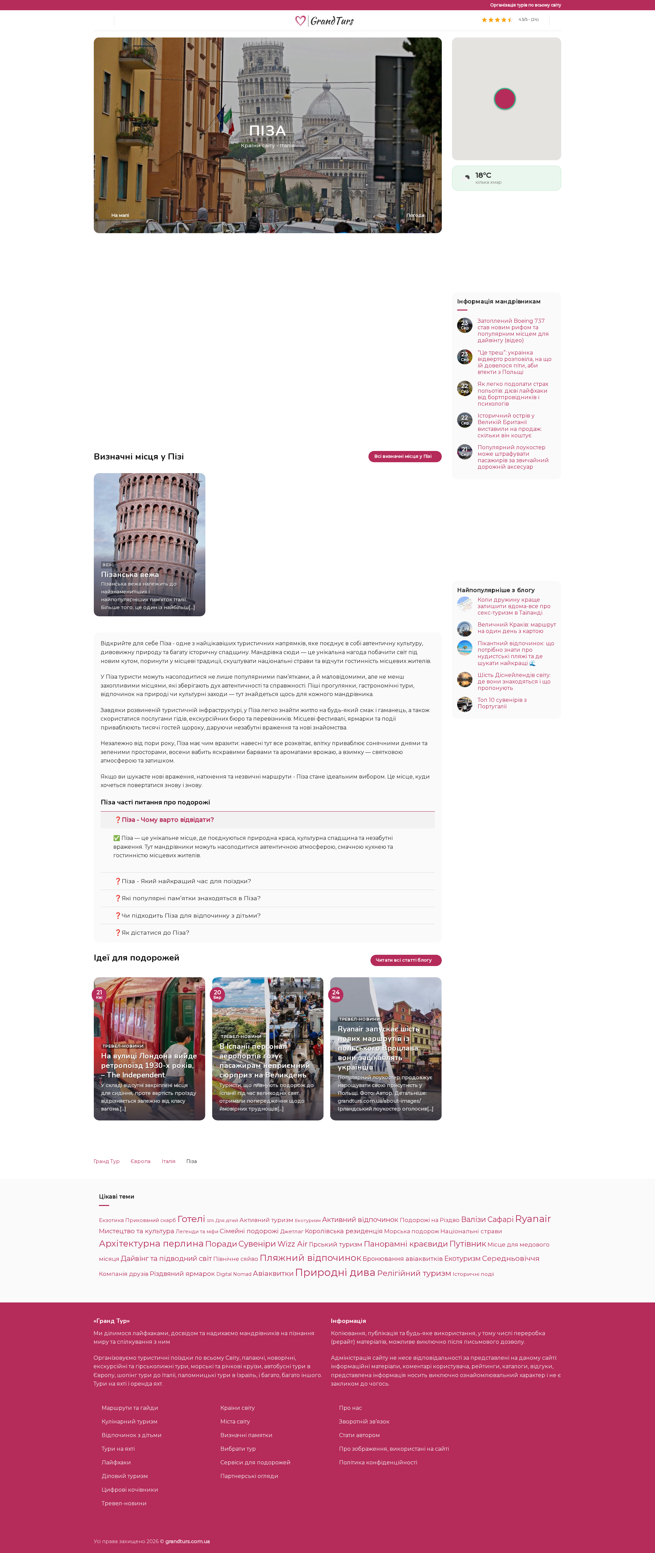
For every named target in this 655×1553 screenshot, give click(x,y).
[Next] (429, 1052)
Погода (415, 215)
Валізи (473, 1219)
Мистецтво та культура (136, 1231)
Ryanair (533, 1218)
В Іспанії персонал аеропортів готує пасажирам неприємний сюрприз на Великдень (264, 1061)
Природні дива (335, 1272)
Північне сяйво (235, 1258)
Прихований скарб (150, 1220)
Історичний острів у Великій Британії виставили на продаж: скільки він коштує (510, 425)
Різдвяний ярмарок (182, 1274)
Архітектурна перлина (151, 1243)
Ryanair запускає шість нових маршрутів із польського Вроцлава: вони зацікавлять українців (379, 1048)
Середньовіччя (511, 1258)
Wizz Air (292, 1244)
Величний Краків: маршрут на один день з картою (517, 627)
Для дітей (227, 1220)
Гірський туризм (335, 1244)
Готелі (191, 1218)
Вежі (108, 564)
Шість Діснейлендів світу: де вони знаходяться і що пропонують (514, 681)
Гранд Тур (106, 1161)
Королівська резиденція (344, 1231)
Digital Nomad (233, 1274)
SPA (210, 1221)
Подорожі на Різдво (430, 1220)
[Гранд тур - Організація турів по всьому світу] (327, 20)
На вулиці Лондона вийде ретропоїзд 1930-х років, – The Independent (149, 1065)
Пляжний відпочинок (310, 1257)
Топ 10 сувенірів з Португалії (502, 703)
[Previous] (106, 1052)
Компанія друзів (123, 1273)
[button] (558, 20)
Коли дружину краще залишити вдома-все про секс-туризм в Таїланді (514, 606)
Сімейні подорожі (249, 1231)
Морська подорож (411, 1231)
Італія (287, 145)
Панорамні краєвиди (406, 1244)
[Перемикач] (107, 819)
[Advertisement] (268, 287)
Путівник (467, 1244)
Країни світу (258, 145)
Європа (140, 1161)
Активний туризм (266, 1220)
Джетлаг (292, 1231)
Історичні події (473, 1274)
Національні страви (471, 1231)
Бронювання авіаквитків (403, 1259)
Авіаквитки (273, 1273)
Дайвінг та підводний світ (166, 1258)
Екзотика (111, 1220)
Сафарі (500, 1219)
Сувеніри (257, 1244)
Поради (221, 1244)
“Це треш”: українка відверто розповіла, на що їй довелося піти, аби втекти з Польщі (515, 362)
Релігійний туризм (414, 1273)
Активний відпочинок (360, 1219)
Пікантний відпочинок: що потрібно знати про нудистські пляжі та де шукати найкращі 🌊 (516, 653)
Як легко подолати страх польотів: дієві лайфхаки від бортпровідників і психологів (513, 394)
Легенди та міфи (197, 1231)
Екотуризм (308, 1220)
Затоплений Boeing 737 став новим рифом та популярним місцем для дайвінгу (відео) (513, 331)
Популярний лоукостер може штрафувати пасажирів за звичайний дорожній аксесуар (513, 457)
